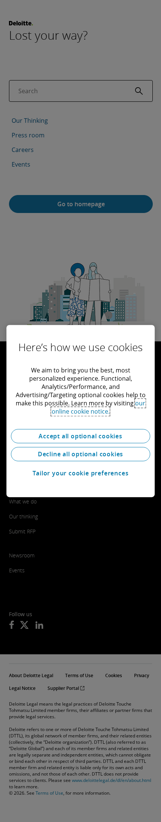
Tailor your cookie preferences (81, 473)
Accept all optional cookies (80, 436)
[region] (80, 411)
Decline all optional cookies (80, 454)
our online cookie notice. (99, 407)
